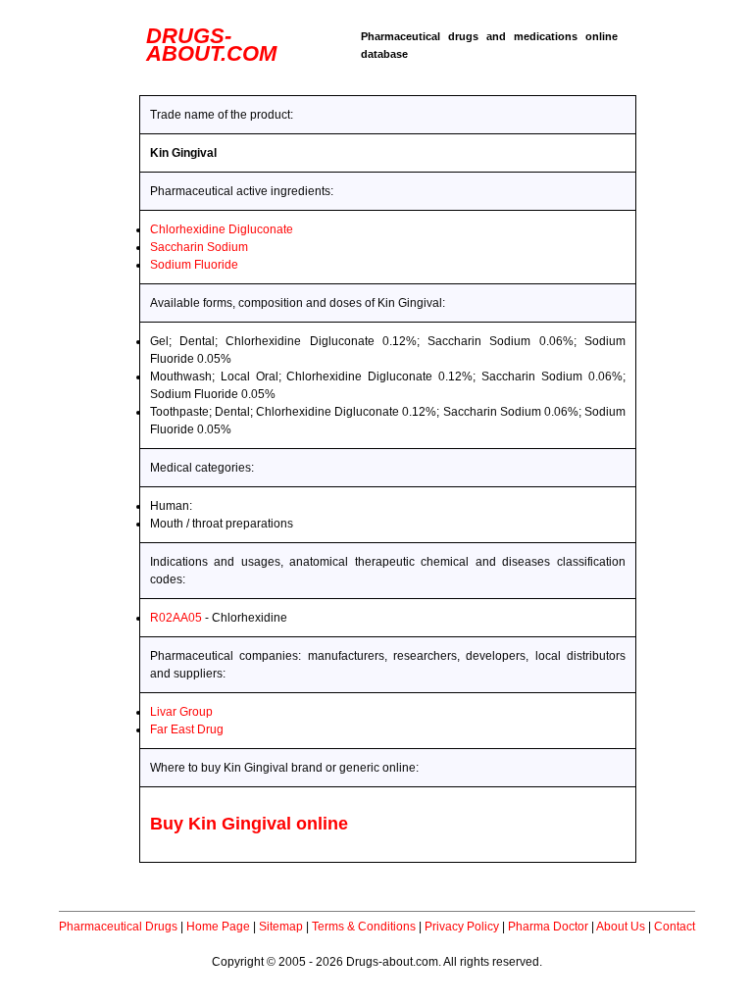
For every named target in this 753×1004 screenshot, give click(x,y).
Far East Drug (187, 729)
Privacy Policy (462, 926)
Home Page (218, 926)
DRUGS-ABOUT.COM (211, 45)
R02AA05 (176, 618)
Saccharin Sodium (199, 247)
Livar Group (181, 712)
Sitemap (281, 926)
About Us (620, 926)
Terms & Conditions (364, 926)
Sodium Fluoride (194, 265)
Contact (674, 926)
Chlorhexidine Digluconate (221, 229)
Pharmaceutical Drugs (118, 926)
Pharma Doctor (548, 926)
